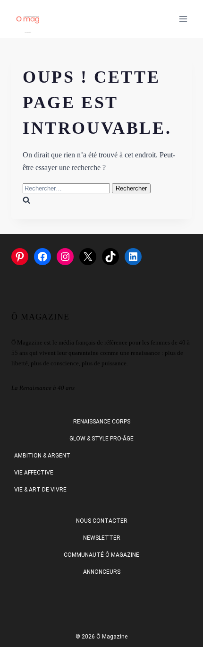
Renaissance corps (101, 421)
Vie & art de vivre (40, 489)
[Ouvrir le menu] (183, 18)
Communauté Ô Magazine (101, 555)
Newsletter (101, 538)
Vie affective (33, 472)
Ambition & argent (42, 455)
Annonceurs (101, 572)
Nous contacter (101, 521)
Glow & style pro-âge (101, 438)
